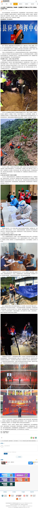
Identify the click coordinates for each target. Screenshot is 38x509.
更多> (36, 459)
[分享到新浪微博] (33, 437)
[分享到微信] (31, 437)
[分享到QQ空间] (36, 437)
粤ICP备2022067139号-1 (28, 503)
